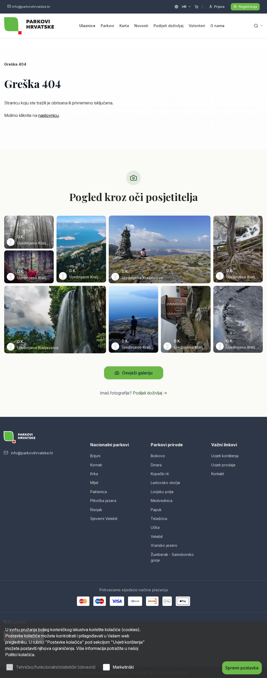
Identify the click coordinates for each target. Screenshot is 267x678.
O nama (217, 25)
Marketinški (123, 667)
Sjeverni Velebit (103, 518)
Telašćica (159, 518)
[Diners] (135, 601)
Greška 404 (15, 64)
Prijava (219, 7)
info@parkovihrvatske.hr (31, 7)
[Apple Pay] (183, 601)
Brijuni (95, 456)
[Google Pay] (167, 601)
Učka (155, 527)
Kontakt (217, 474)
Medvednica (161, 500)
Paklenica (98, 491)
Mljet (94, 482)
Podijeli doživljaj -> (150, 393)
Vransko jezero (164, 545)
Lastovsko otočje (165, 482)
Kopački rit (160, 474)
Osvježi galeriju (137, 372)
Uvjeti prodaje (223, 465)
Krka (94, 474)
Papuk (156, 509)
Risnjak (96, 509)
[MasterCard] (83, 601)
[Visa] (117, 601)
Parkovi (107, 25)
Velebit (157, 536)
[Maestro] (99, 601)
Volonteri (197, 25)
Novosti (141, 25)
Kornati (96, 465)
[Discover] (152, 601)
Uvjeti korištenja (225, 456)
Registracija (248, 7)
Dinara (156, 465)
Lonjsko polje (162, 491)
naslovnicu (48, 115)
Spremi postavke (242, 667)
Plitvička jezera (103, 500)
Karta (124, 25)
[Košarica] (196, 7)
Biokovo (158, 456)
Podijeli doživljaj (169, 25)
